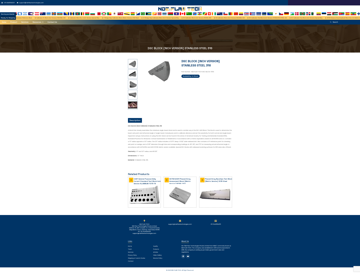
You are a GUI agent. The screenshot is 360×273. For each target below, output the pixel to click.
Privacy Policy (132, 255)
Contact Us (52, 22)
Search (335, 22)
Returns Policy (157, 258)
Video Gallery (157, 255)
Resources (37, 22)
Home (4, 22)
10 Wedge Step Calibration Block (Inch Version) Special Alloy (154, 18)
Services (24, 22)
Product (13, 22)
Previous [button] (140, 82)
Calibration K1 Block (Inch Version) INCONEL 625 (44, 18)
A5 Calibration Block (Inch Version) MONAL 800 (191, 18)
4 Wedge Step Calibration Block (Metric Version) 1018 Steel (114, 18)
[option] (130, 63)
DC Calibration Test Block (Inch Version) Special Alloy (300, 18)
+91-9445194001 (9, 3)
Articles (155, 252)
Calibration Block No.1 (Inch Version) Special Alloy (78, 18)
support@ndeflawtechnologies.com (31, 3)
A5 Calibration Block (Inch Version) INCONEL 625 (223, 18)
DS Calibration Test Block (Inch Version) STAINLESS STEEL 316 (261, 18)
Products (156, 249)
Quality (155, 246)
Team (130, 249)
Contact (131, 261)
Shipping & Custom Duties (136, 258)
